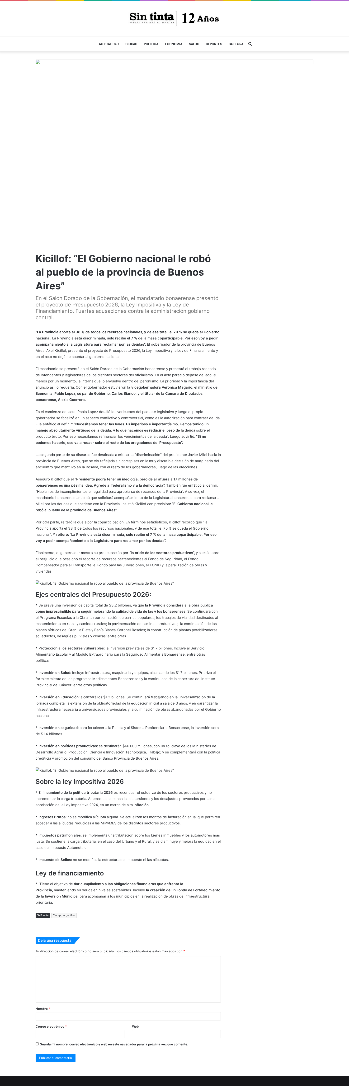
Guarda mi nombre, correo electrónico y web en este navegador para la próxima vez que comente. (114, 1044)
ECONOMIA (173, 44)
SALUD (194, 44)
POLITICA (151, 44)
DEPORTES (214, 44)
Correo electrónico (51, 1026)
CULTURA (236, 44)
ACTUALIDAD (109, 44)
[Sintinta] (174, 18)
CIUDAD (131, 44)
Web (135, 1026)
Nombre (43, 1009)
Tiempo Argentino (64, 915)
